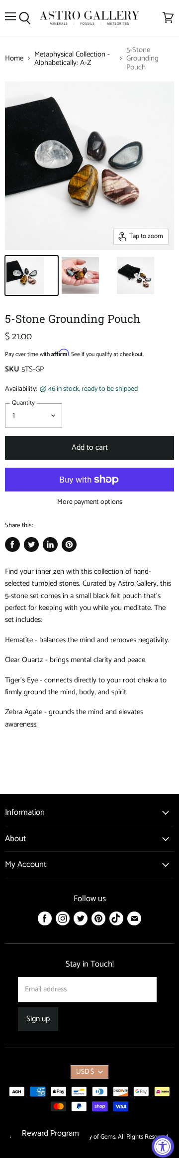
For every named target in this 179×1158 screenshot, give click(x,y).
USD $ (85, 1072)
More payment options (89, 502)
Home (14, 58)
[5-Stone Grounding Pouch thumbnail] (31, 275)
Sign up (38, 1019)
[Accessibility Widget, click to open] (163, 1146)
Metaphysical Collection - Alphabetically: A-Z (72, 58)
